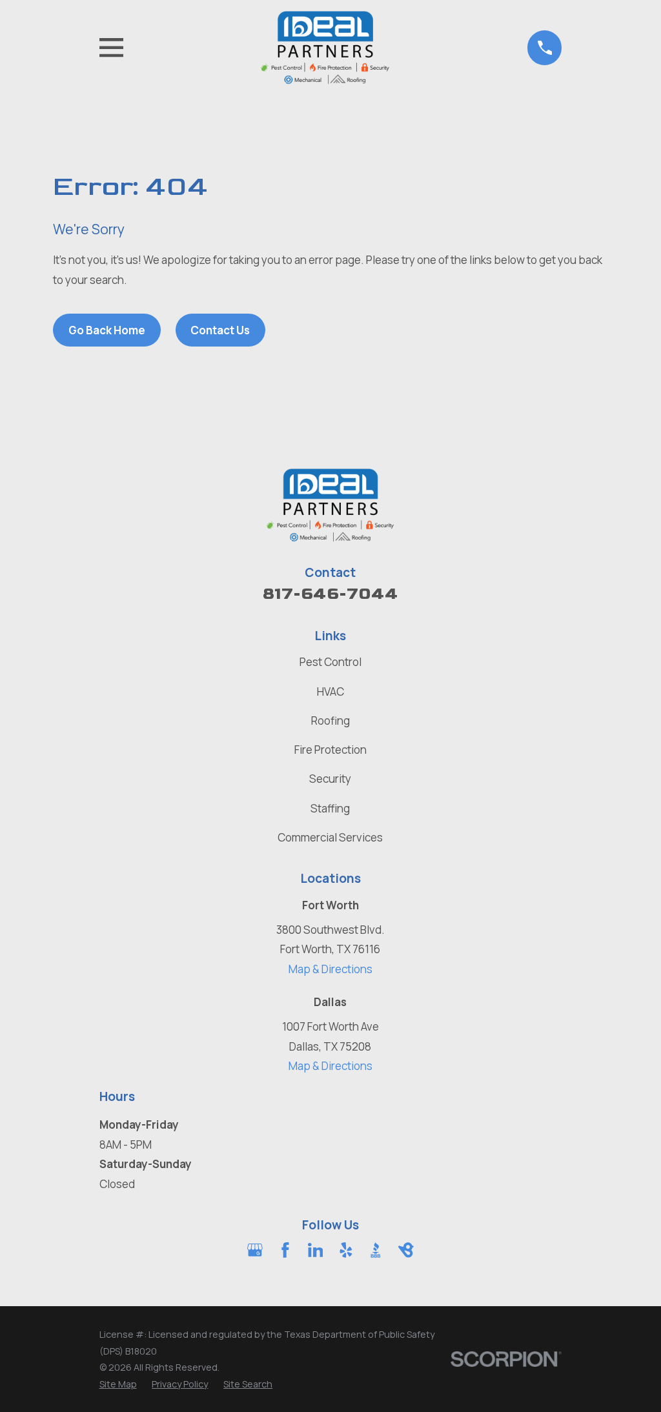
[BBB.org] (375, 1250)
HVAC (330, 691)
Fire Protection (330, 749)
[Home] (325, 48)
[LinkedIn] (315, 1250)
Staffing (330, 808)
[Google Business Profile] (255, 1250)
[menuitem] (118, 1384)
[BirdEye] (406, 1250)
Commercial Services (330, 837)
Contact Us (220, 330)
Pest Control (330, 661)
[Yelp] (346, 1250)
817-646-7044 (330, 594)
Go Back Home (106, 330)
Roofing (330, 720)
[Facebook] (285, 1250)
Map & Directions (330, 969)
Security (330, 778)
